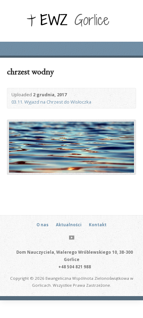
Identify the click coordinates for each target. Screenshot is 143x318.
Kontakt (98, 224)
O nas (42, 224)
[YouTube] (71, 237)
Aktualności (69, 224)
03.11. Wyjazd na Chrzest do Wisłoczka (51, 102)
